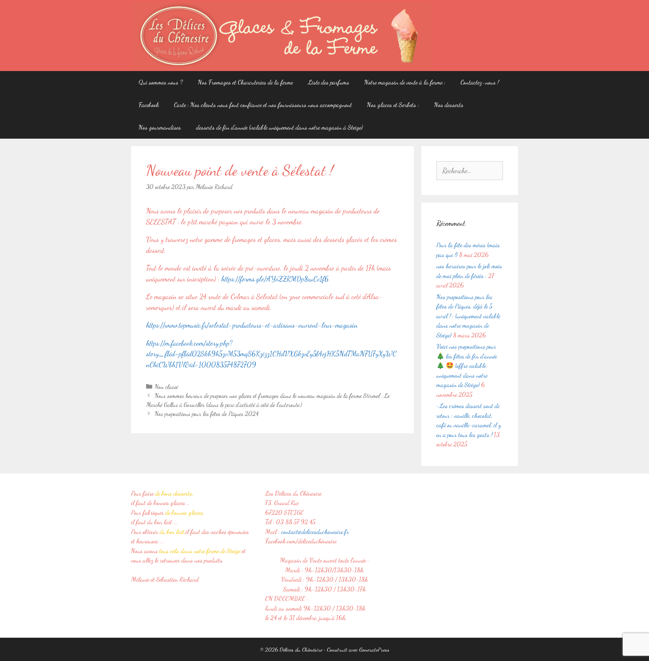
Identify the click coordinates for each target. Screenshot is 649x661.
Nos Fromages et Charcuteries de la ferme (245, 82)
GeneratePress (374, 649)
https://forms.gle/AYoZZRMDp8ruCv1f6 (275, 279)
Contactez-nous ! (479, 82)
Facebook (149, 105)
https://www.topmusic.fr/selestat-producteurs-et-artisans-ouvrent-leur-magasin (252, 325)
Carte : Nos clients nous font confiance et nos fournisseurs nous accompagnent (263, 105)
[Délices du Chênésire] (281, 34)
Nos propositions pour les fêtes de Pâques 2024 (207, 413)
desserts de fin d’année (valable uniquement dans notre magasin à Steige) (279, 127)
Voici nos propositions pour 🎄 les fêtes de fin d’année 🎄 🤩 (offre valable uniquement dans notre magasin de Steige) (466, 365)
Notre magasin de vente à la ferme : (404, 82)
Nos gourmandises (160, 127)
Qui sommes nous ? (161, 82)
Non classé (166, 386)
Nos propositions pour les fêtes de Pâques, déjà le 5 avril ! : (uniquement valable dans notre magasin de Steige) (468, 316)
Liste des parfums (328, 82)
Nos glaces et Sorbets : (393, 105)
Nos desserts (448, 105)
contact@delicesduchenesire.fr (315, 531)
